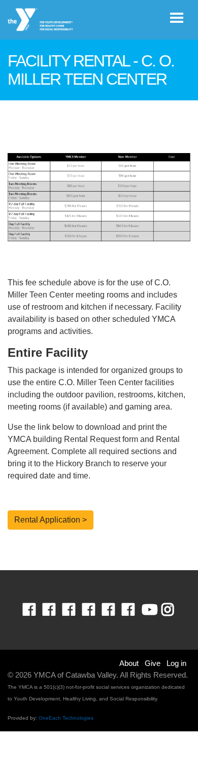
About (129, 663)
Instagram (175, 610)
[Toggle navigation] (176, 17)
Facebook (36, 610)
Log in (176, 663)
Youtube (149, 610)
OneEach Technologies (66, 718)
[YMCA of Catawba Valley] (41, 19)
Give (152, 663)
